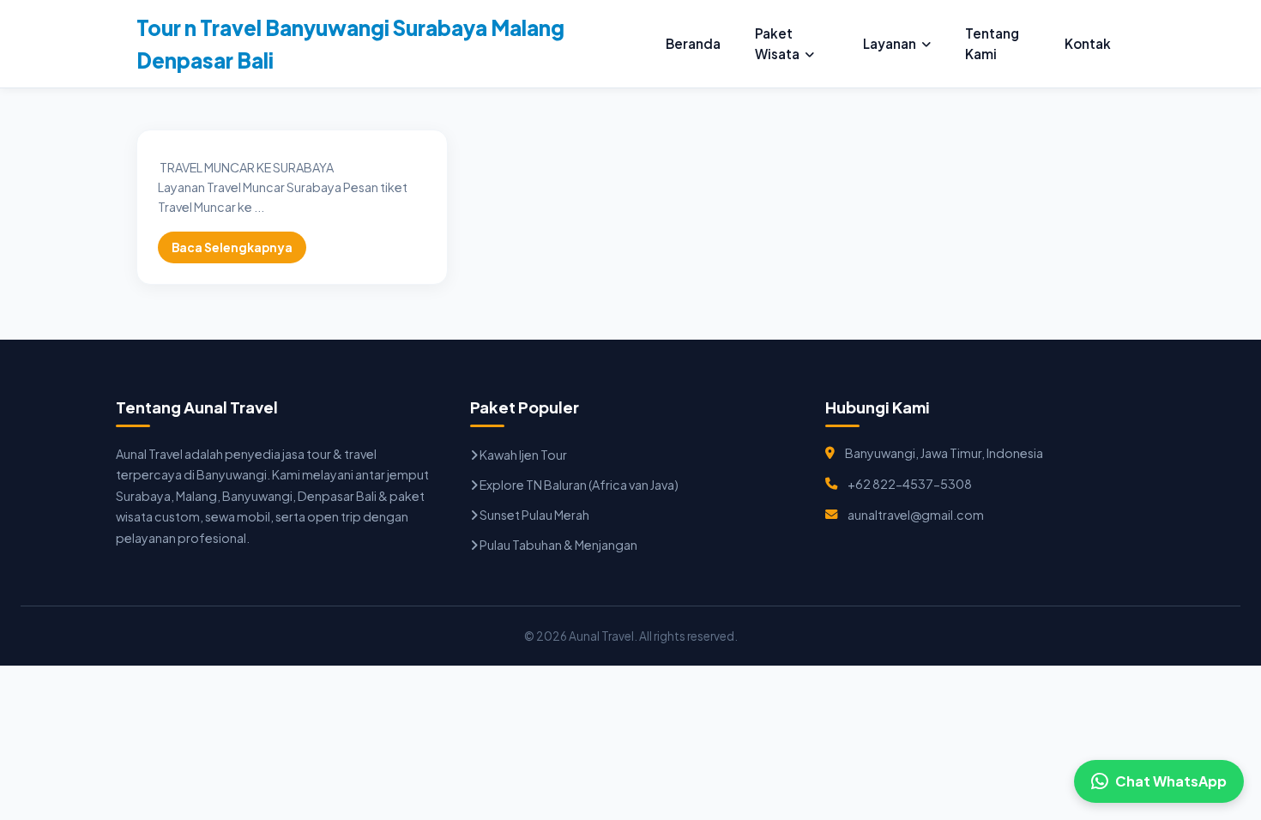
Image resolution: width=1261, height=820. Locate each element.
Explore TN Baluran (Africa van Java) (578, 484)
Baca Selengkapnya (232, 247)
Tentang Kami (992, 43)
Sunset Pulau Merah (533, 514)
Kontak (1088, 43)
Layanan (889, 43)
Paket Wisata (777, 43)
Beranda (693, 43)
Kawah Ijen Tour (522, 454)
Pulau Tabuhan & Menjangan (557, 544)
